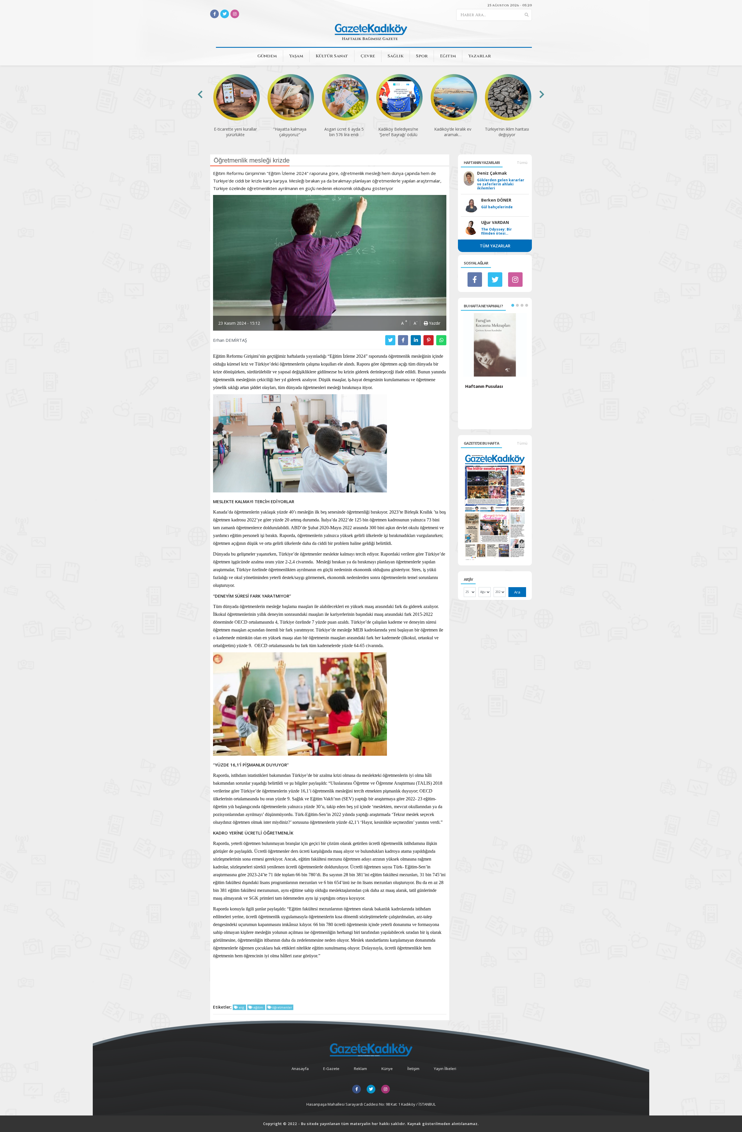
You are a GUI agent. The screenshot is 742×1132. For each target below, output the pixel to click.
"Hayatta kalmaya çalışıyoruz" (289, 131)
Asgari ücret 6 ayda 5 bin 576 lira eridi (344, 131)
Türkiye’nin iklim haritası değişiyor (507, 131)
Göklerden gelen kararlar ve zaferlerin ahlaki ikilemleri (500, 184)
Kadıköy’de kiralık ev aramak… (452, 131)
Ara (517, 592)
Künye (387, 1068)
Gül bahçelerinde (497, 207)
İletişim (413, 1068)
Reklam (360, 1068)
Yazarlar (479, 56)
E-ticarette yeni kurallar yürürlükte (235, 131)
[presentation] (200, 94)
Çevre (368, 56)
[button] (512, 305)
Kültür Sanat (332, 56)
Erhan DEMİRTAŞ (230, 340)
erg (241, 1007)
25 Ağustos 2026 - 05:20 (509, 5)
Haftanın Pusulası (484, 386)
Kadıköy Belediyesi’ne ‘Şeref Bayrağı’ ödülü (398, 131)
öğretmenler (281, 1007)
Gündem (267, 56)
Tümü (522, 162)
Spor (422, 56)
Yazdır (434, 323)
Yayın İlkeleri (445, 1068)
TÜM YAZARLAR (495, 246)
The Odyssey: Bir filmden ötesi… (496, 231)
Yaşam (296, 56)
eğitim (258, 1007)
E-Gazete (331, 1068)
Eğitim (448, 56)
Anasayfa (300, 1068)
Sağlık (395, 56)
